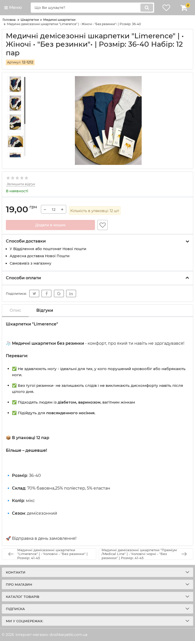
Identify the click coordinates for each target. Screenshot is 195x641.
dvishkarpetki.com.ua (68, 634)
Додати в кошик (50, 225)
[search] (146, 8)
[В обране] (103, 225)
